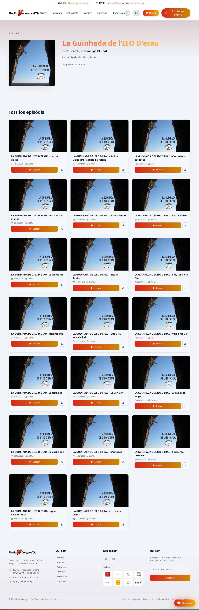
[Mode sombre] (127, 13)
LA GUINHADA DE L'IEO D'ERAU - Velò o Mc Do (161, 333)
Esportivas (119, 13)
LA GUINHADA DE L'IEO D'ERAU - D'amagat (97, 452)
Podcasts (57, 13)
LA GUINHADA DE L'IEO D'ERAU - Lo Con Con (98, 392)
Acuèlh (43, 13)
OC (136, 13)
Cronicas (87, 13)
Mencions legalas (131, 599)
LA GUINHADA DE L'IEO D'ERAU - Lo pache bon (37, 452)
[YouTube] (113, 559)
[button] (185, 603)
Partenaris (103, 13)
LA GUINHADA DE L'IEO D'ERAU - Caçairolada (36, 392)
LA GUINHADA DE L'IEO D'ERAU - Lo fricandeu (161, 215)
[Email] (121, 559)
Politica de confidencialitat (156, 599)
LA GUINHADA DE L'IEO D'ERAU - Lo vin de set (37, 274)
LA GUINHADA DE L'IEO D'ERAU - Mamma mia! (37, 333)
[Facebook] (106, 559)
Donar (152, 13)
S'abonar (170, 577)
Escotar (36, 169)
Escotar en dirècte (178, 13)
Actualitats (72, 13)
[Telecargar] (61, 170)
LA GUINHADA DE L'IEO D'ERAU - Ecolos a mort (99, 215)
